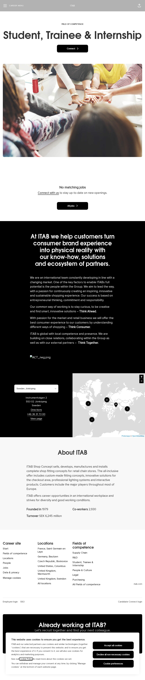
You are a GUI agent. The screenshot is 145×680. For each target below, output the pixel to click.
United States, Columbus (52, 566)
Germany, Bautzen (48, 556)
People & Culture (82, 570)
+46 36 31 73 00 (36, 414)
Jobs (5, 568)
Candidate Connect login (130, 602)
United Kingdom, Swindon (52, 579)
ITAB (72, 6)
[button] (139, 6)
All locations (44, 583)
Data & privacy (11, 572)
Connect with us (48, 192)
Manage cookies (12, 578)
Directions (36, 410)
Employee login (10, 602)
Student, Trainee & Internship (82, 564)
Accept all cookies (113, 645)
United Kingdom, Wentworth (47, 572)
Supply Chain (79, 553)
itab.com (138, 584)
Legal (75, 575)
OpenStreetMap (138, 436)
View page (36, 418)
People (7, 563)
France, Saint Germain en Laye (51, 550)
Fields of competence (15, 553)
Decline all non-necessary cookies (113, 654)
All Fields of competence (86, 584)
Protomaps (126, 436)
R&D (75, 557)
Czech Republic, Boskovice (53, 561)
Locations (8, 558)
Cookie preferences (113, 664)
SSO (22, 602)
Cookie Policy (26, 659)
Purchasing (78, 580)
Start (5, 548)
